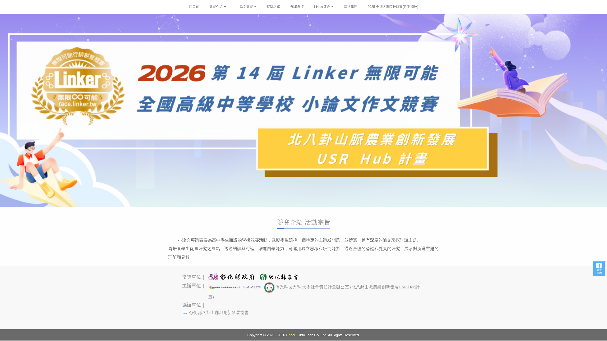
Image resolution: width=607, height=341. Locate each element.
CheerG (292, 335)
